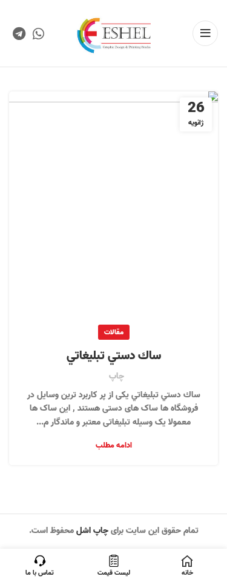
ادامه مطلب (114, 445)
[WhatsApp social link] (38, 33)
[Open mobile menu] (205, 33)
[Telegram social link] (19, 33)
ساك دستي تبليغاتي (114, 356)
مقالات (113, 332)
